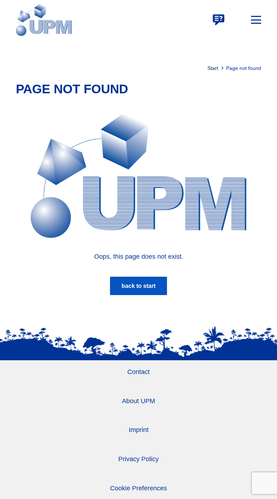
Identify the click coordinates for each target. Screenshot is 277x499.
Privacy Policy (138, 459)
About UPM (138, 401)
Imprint (139, 429)
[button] (256, 20)
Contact (138, 371)
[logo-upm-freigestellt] (44, 20)
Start (212, 68)
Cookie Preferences (138, 488)
